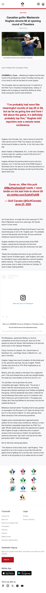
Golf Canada (18, 331)
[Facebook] (3, 585)
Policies (25, 516)
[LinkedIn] (17, 585)
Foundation (5, 526)
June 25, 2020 (23, 204)
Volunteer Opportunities (10, 540)
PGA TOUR (23, 12)
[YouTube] (22, 585)
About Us (5, 519)
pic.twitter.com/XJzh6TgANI (23, 194)
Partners (4, 530)
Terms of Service (28, 519)
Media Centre (6, 536)
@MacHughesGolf (14, 188)
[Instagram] (7, 585)
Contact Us (5, 516)
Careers (4, 533)
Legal (25, 511)
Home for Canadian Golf (10, 523)
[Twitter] (12, 585)
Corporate (6, 511)
